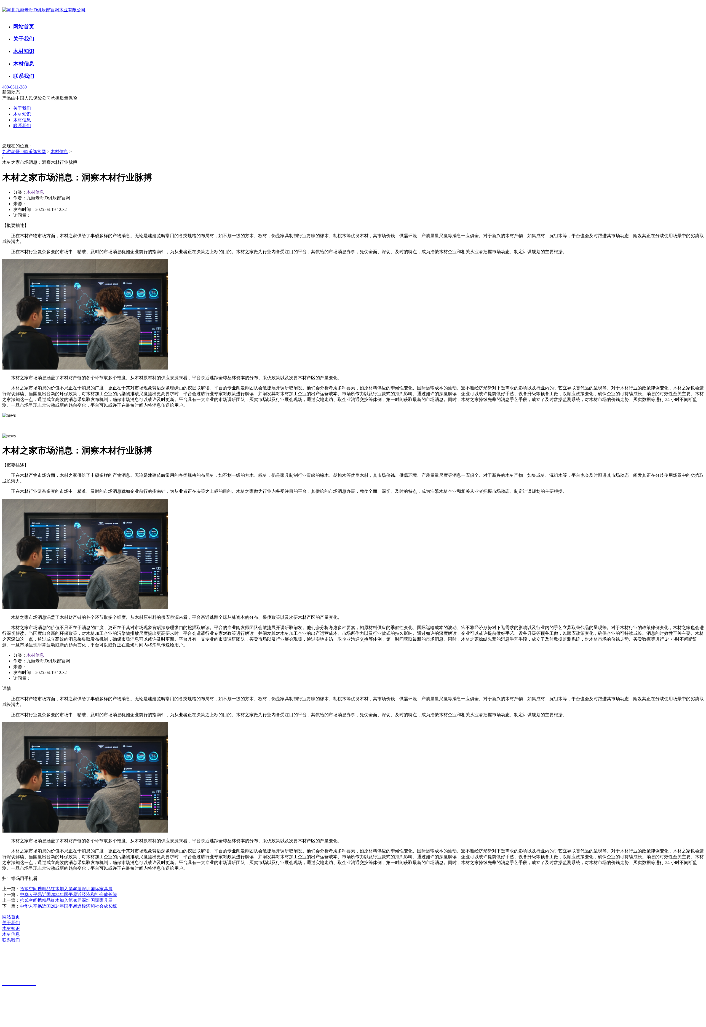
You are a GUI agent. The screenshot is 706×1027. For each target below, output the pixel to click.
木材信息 (23, 63)
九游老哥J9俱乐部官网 (24, 151)
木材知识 (23, 51)
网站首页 (23, 27)
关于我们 (23, 39)
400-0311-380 (14, 87)
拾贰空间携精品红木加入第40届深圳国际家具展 (66, 888)
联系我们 (23, 76)
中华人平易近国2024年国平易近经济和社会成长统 (68, 894)
